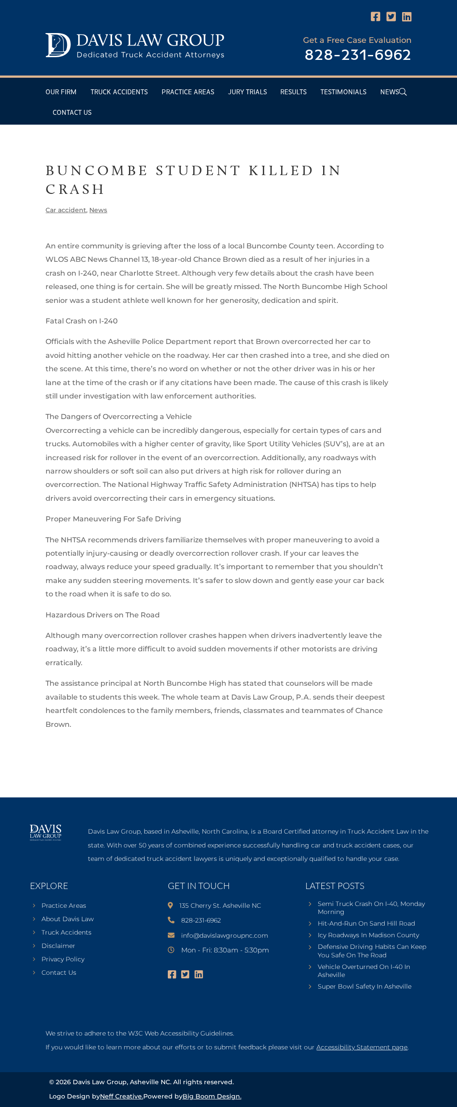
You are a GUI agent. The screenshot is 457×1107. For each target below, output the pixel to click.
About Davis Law (68, 919)
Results (293, 92)
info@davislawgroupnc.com (224, 935)
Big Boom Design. (212, 1096)
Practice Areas (188, 92)
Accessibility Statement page (361, 1047)
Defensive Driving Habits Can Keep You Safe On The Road (372, 951)
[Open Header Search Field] (403, 92)
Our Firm (61, 92)
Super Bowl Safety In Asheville (364, 986)
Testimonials (343, 92)
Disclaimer (58, 946)
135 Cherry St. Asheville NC (220, 906)
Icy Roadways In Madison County (368, 935)
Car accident (66, 210)
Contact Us (72, 112)
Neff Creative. (121, 1096)
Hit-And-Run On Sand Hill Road (366, 923)
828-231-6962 (357, 55)
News (389, 92)
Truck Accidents (119, 92)
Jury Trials (247, 92)
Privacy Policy (63, 959)
